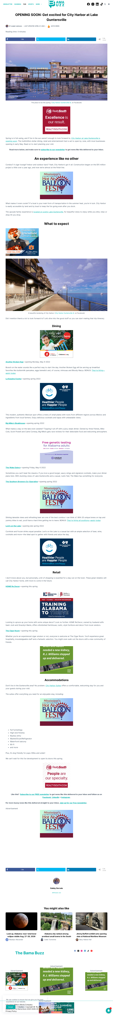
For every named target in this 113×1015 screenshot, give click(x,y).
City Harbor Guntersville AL (61, 102)
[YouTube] (91, 951)
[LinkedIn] (97, 4)
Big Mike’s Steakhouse (15, 423)
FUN (24, 4)
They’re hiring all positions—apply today (84, 520)
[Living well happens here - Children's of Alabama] (56, 344)
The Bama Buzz (29, 953)
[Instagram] (92, 4)
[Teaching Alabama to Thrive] (56, 604)
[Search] (105, 4)
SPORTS (31, 4)
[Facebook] (88, 4)
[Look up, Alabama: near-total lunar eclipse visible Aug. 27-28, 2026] (21, 921)
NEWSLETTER (7, 4)
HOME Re (10, 586)
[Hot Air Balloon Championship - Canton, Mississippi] (56, 185)
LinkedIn (55, 797)
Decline (21, 1007)
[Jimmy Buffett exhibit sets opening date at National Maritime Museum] (91, 921)
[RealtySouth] (56, 120)
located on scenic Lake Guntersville (48, 212)
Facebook (46, 797)
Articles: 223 (56, 893)
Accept (10, 1007)
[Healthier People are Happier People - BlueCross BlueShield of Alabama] (56, 396)
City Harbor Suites (53, 685)
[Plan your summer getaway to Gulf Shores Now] (56, 1007)
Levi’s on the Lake (13, 526)
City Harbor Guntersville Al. (64, 313)
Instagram (65, 797)
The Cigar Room (13, 631)
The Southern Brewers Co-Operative (22, 481)
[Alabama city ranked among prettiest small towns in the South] (56, 921)
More (38, 4)
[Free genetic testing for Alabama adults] (56, 449)
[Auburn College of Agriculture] (22, 242)
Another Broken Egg (14, 362)
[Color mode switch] (109, 4)
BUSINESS (17, 4)
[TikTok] (101, 4)
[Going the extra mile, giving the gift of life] (56, 660)
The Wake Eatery (13, 467)
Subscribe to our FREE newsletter (34, 794)
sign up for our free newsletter (73, 803)
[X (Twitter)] (78, 951)
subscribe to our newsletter (53, 149)
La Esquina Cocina (13, 379)
